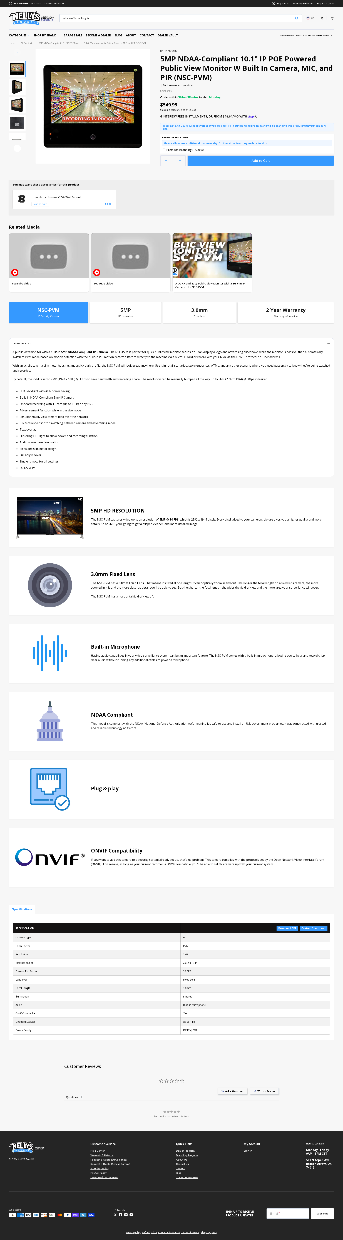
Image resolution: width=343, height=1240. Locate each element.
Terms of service (190, 1232)
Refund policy (149, 1232)
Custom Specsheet (313, 928)
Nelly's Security (20, 1158)
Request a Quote (325, 3)
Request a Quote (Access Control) (110, 1163)
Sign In (248, 1150)
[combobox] (180, 18)
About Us (181, 1159)
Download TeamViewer (104, 1177)
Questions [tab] (72, 1097)
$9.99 (108, 204)
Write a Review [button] (266, 1091)
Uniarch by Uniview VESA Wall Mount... (57, 197)
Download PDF (287, 928)
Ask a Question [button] (234, 1091)
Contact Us (182, 1163)
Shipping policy (209, 1232)
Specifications (22, 909)
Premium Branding (185, 150)
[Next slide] (17, 148)
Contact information (169, 1232)
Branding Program (187, 1155)
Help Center (283, 3)
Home (12, 43)
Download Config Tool (29, 383)
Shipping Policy (99, 1168)
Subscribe (322, 1213)
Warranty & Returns (303, 3)
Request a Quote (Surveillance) (108, 1159)
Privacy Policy (98, 1172)
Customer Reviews (187, 1177)
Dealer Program (185, 1150)
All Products (27, 43)
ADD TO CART (40, 204)
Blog (179, 1172)
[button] (322, 18)
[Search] (297, 18)
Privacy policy (133, 1232)
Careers (180, 1168)
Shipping (165, 109)
